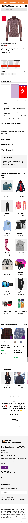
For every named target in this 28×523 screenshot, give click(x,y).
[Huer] (7, 264)
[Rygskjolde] (21, 284)
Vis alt (2, 177)
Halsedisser (21, 252)
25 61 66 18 (7, 463)
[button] (22, 5)
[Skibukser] (7, 206)
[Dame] (7, 378)
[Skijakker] (21, 186)
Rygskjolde (21, 292)
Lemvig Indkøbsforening (8, 497)
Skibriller (7, 292)
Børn (9, 499)
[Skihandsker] (21, 225)
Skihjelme (20, 272)
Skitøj (7, 194)
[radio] (4, 64)
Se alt (25, 324)
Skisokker (7, 252)
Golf (14, 499)
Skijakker (20, 194)
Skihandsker (20, 233)
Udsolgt (15, 91)
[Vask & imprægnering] (21, 304)
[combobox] (14, 9)
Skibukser (7, 213)
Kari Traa (3, 43)
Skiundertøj (20, 213)
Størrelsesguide (23, 71)
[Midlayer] (7, 225)
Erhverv (13, 500)
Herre (19, 385)
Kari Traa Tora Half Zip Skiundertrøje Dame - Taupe (13, 13)
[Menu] (25, 5)
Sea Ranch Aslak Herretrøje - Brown (5, 346)
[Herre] (19, 378)
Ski (11, 499)
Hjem (2, 13)
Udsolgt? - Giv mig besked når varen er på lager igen (23, 91)
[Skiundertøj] (21, 206)
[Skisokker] (7, 245)
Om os (4, 467)
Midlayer (7, 233)
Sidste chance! (22, 499)
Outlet (17, 499)
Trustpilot (9, 1)
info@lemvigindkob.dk (10, 455)
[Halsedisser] (21, 245)
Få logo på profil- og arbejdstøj (11, 118)
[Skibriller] (7, 284)
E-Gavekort (9, 500)
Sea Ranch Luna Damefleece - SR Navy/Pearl (18, 352)
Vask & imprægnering (21, 311)
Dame (7, 385)
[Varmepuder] (7, 304)
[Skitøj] (7, 186)
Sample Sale (3, 500)
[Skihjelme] (21, 264)
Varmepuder (7, 311)
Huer (7, 272)
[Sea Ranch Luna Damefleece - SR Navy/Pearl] (19, 333)
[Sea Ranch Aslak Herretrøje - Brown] (7, 333)
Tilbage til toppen (14, 434)
